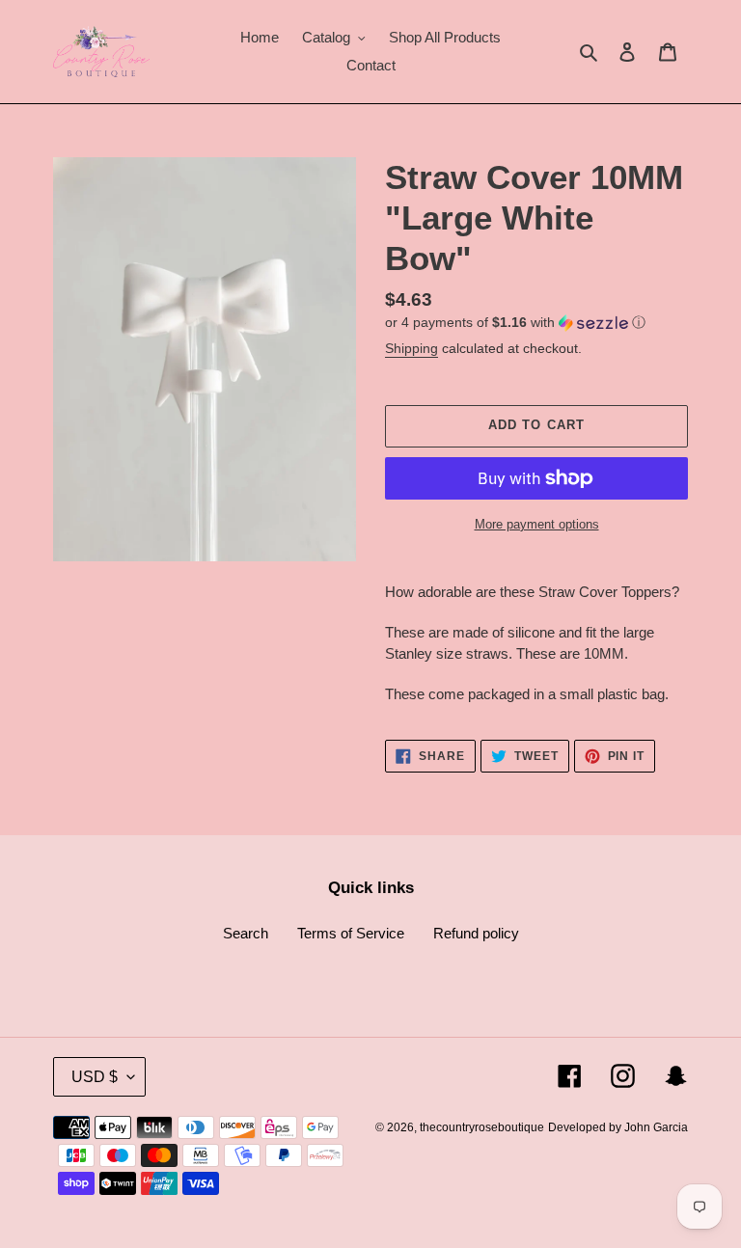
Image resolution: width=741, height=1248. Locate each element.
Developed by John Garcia (618, 1127)
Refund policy (476, 933)
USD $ (94, 1077)
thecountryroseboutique (482, 1127)
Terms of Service (350, 933)
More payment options (537, 524)
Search (245, 933)
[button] (515, 322)
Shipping (411, 348)
